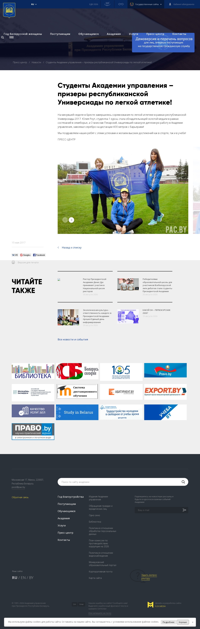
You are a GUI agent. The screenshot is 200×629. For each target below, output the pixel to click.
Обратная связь (20, 497)
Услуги (133, 34)
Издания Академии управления (98, 498)
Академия (114, 34)
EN (23, 577)
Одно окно (94, 515)
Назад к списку (72, 247)
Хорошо (183, 622)
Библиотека (95, 521)
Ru (32, 5)
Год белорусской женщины (23, 34)
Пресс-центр (155, 34)
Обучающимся (88, 34)
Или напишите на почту (99, 613)
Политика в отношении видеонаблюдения (101, 554)
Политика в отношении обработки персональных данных (102, 531)
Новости (37, 62)
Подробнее (168, 622)
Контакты (179, 34)
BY (31, 577)
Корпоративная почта (100, 571)
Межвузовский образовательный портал (102, 564)
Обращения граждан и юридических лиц (100, 507)
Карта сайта (95, 577)
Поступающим (60, 34)
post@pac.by (18, 487)
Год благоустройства (71, 496)
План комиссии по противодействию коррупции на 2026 (99, 543)
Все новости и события (73, 339)
